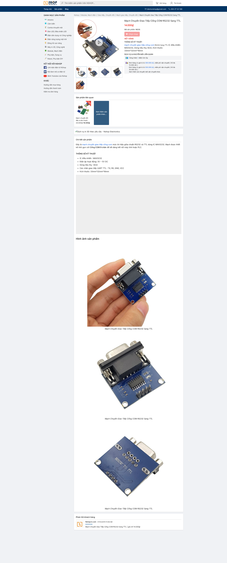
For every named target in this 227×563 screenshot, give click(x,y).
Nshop (76, 15)
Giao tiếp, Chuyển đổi (106, 15)
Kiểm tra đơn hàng (51, 92)
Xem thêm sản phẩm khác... (101, 113)
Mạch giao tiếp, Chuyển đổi (127, 15)
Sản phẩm (58, 9)
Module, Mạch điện (88, 15)
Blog (66, 9)
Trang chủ (48, 9)
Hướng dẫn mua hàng (52, 85)
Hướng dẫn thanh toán (52, 88)
